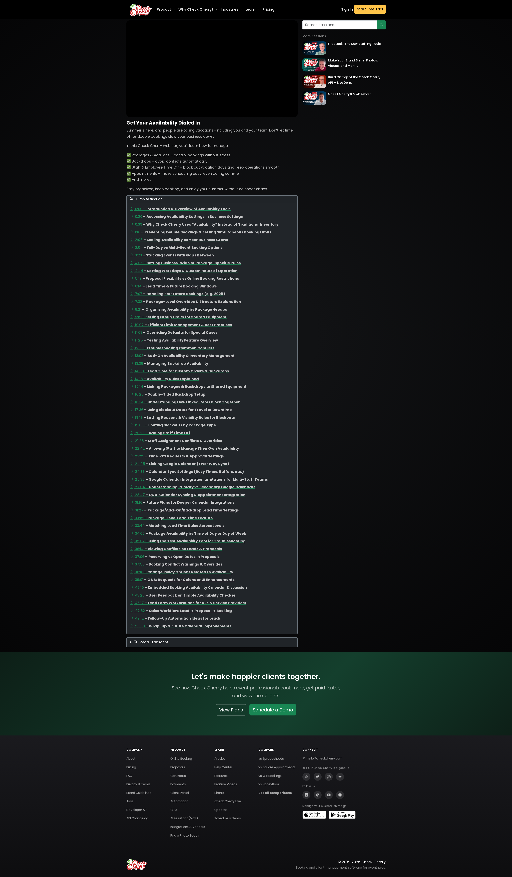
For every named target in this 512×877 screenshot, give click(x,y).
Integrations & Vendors (187, 827)
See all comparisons (275, 793)
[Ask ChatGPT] (306, 777)
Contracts (178, 776)
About (131, 758)
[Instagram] (306, 795)
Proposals (177, 767)
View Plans (231, 710)
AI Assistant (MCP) (184, 818)
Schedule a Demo (273, 710)
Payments (178, 784)
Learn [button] (250, 9)
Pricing (268, 9)
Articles (219, 758)
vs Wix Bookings (270, 776)
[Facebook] (340, 795)
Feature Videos (225, 784)
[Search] (381, 24)
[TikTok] (318, 795)
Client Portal (179, 793)
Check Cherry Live (227, 801)
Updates (220, 810)
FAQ (129, 776)
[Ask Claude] (318, 777)
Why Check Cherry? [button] (196, 9)
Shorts (219, 793)
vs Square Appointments (277, 767)
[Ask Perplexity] (329, 777)
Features (221, 776)
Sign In (347, 9)
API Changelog (137, 818)
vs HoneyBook (268, 784)
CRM (173, 810)
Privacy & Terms (138, 784)
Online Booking (181, 758)
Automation (179, 801)
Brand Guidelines (138, 793)
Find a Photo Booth (184, 835)
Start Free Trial (370, 9)
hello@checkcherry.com (324, 758)
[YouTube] (329, 795)
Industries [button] (230, 9)
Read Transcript (153, 642)
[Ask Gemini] (340, 777)
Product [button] (164, 9)
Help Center (223, 767)
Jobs (130, 801)
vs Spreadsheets (271, 758)
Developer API (136, 810)
